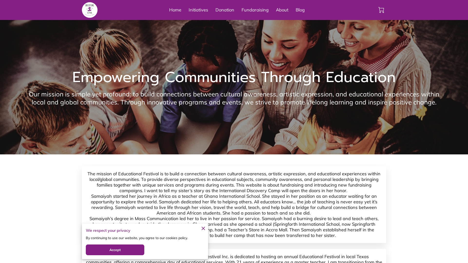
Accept (115, 250)
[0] (381, 10)
